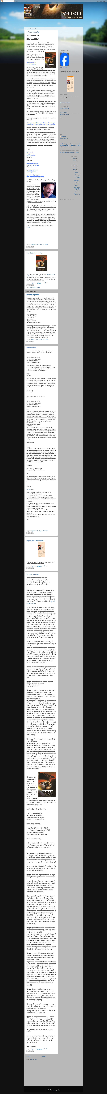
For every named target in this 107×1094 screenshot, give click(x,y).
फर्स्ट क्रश (73, 145)
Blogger (54, 1090)
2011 (74, 163)
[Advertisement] (53, 22)
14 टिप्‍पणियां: (45, 244)
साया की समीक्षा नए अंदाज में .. (34, 253)
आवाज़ (28, 227)
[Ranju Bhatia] (64, 66)
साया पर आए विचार (31, 348)
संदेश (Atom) (34, 1059)
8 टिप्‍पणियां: (45, 283)
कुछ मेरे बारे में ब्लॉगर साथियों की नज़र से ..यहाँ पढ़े (69, 152)
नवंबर (75, 171)
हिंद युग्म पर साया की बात (33, 574)
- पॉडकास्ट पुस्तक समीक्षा (33, 32)
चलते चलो (70, 147)
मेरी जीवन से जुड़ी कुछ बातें (65, 144)
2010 (74, 165)
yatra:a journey (63, 112)
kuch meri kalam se (64, 114)
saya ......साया (32, 7)
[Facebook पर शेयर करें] (32, 247)
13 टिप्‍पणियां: (45, 339)
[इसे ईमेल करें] (27, 247)
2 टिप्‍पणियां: (45, 566)
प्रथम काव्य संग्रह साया (33, 295)
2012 (74, 161)
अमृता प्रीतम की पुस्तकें (64, 108)
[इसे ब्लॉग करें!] (29, 247)
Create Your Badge (63, 67)
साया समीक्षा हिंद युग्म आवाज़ (34, 287)
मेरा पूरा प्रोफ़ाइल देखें (64, 138)
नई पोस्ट (28, 1056)
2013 (74, 158)
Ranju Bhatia (62, 52)
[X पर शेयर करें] (30, 247)
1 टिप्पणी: (45, 1049)
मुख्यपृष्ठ (44, 1056)
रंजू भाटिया (63, 136)
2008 (74, 169)
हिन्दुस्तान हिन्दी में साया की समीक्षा (35, 541)
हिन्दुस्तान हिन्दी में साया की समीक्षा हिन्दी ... (77, 189)
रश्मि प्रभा (29, 489)
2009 (74, 167)
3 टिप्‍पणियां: (45, 530)
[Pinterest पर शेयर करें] (33, 247)
